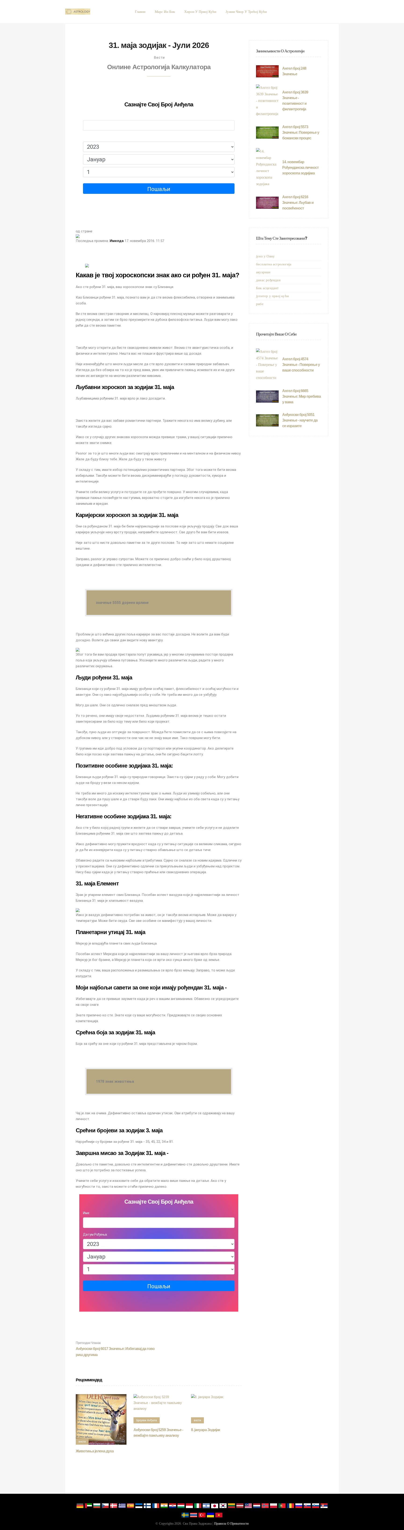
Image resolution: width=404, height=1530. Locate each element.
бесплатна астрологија (273, 264)
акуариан (263, 272)
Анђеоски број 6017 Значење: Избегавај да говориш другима (115, 1349)
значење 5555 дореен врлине (122, 602)
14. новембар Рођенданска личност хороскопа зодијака (300, 167)
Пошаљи (158, 189)
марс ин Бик (165, 12)
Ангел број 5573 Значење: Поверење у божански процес (300, 132)
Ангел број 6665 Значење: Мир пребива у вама (301, 396)
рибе (259, 304)
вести (159, 57)
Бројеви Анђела (146, 1420)
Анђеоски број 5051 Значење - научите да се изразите (299, 420)
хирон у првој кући (200, 12)
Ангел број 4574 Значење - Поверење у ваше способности (301, 364)
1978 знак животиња (115, 1081)
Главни (140, 12)
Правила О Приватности (231, 1523)
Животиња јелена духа (95, 1451)
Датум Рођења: (95, 137)
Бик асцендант (267, 288)
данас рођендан (268, 280)
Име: (86, 116)
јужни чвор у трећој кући (246, 12)
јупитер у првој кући (272, 296)
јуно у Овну (265, 256)
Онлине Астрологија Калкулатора (159, 67)
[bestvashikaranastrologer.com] (77, 12)
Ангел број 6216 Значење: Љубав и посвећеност (298, 202)
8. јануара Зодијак (205, 1430)
